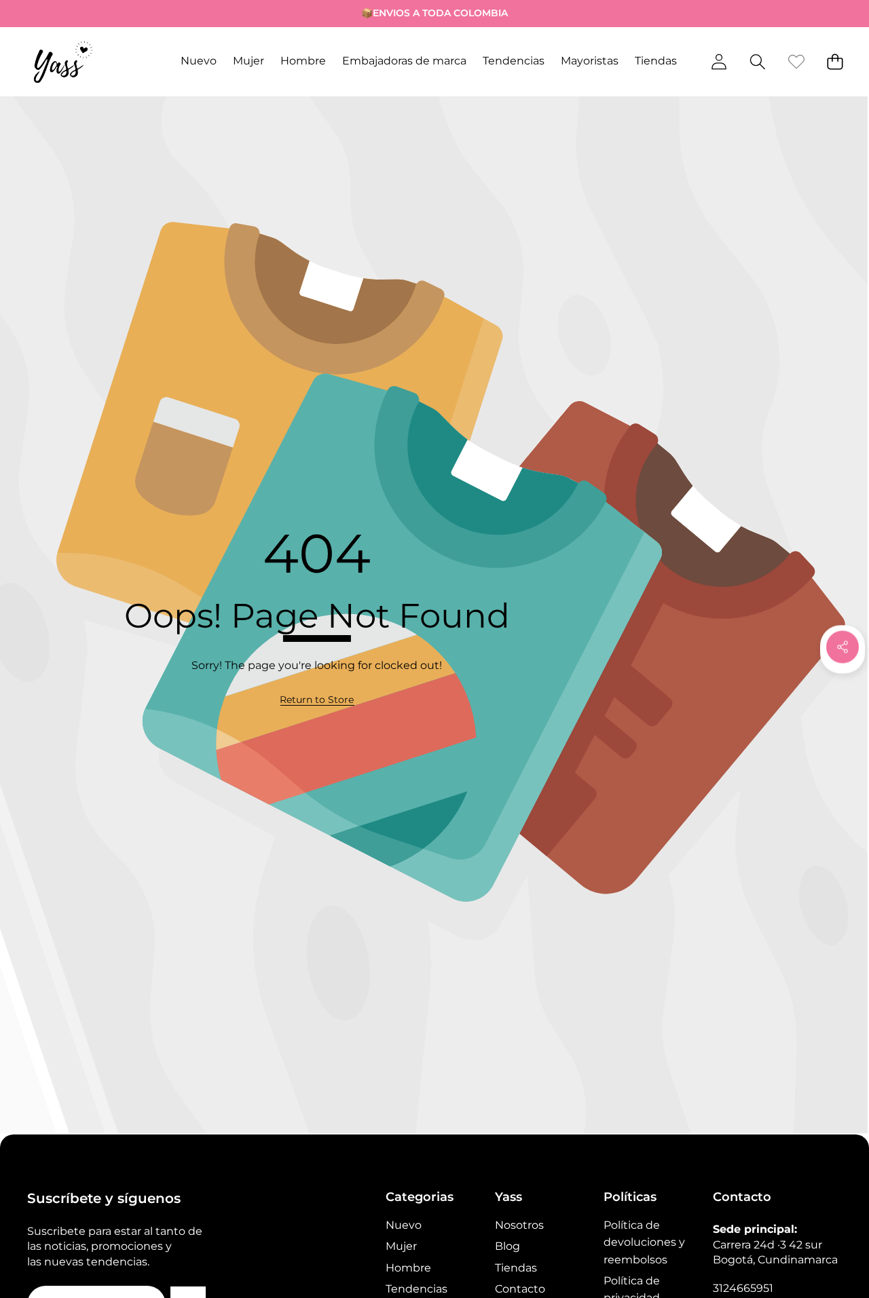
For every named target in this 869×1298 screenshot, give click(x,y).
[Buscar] (757, 61)
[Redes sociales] (842, 646)
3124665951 (743, 1288)
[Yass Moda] (63, 62)
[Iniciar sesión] (718, 61)
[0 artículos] (834, 61)
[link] (796, 61)
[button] (53, 13)
